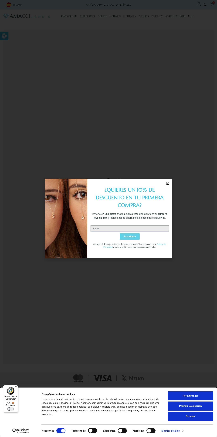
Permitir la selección (190, 406)
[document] (108, 218)
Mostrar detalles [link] (170, 430)
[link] (20, 430)
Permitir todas (190, 395)
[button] (167, 183)
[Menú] (16, 387)
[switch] (92, 430)
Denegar (190, 416)
